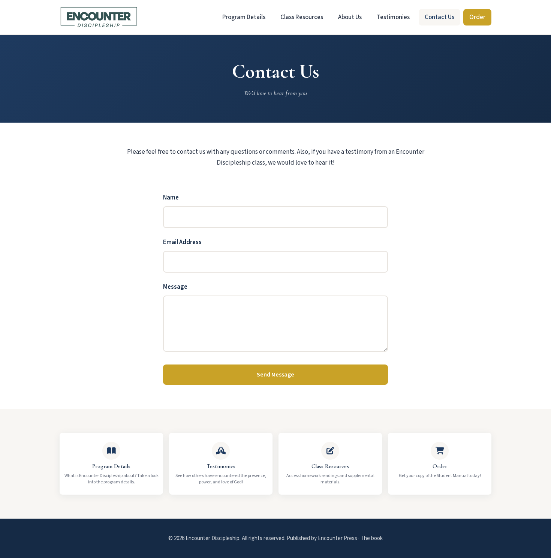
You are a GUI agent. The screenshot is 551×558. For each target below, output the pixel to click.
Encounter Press (337, 538)
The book (372, 538)
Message (175, 286)
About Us (350, 17)
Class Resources (301, 17)
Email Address (182, 242)
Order (477, 17)
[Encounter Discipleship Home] (99, 17)
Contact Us (439, 17)
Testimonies (393, 17)
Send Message (275, 374)
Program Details (243, 17)
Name (171, 197)
